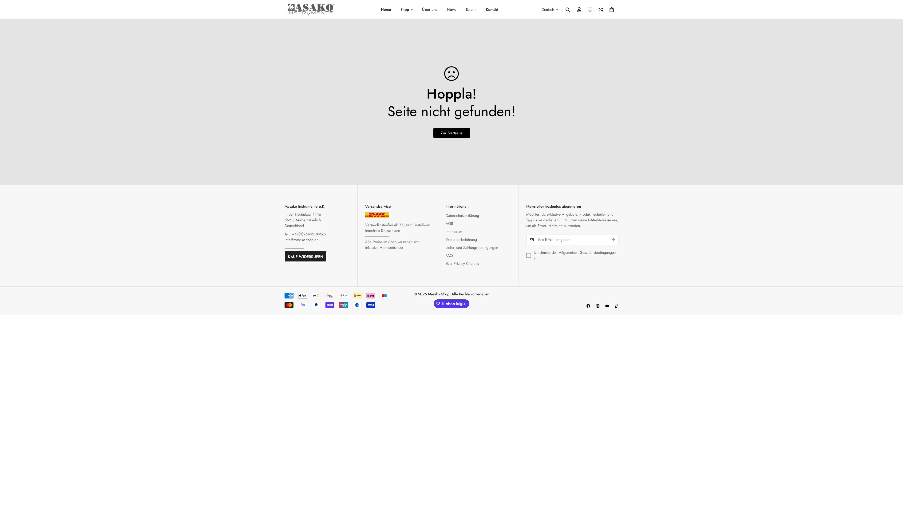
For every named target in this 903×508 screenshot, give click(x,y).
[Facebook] (588, 306)
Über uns (429, 9)
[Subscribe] (613, 239)
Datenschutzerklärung (462, 215)
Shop (404, 9)
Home (386, 9)
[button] (611, 9)
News (451, 9)
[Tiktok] (616, 306)
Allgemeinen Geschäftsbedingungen (587, 252)
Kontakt (492, 9)
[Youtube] (607, 306)
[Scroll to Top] (893, 482)
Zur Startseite (452, 133)
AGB (449, 223)
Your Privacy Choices (462, 263)
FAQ (449, 255)
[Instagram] (598, 306)
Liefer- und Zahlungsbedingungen (472, 247)
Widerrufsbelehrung (461, 239)
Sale (469, 9)
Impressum (454, 231)
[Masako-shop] (311, 9)
